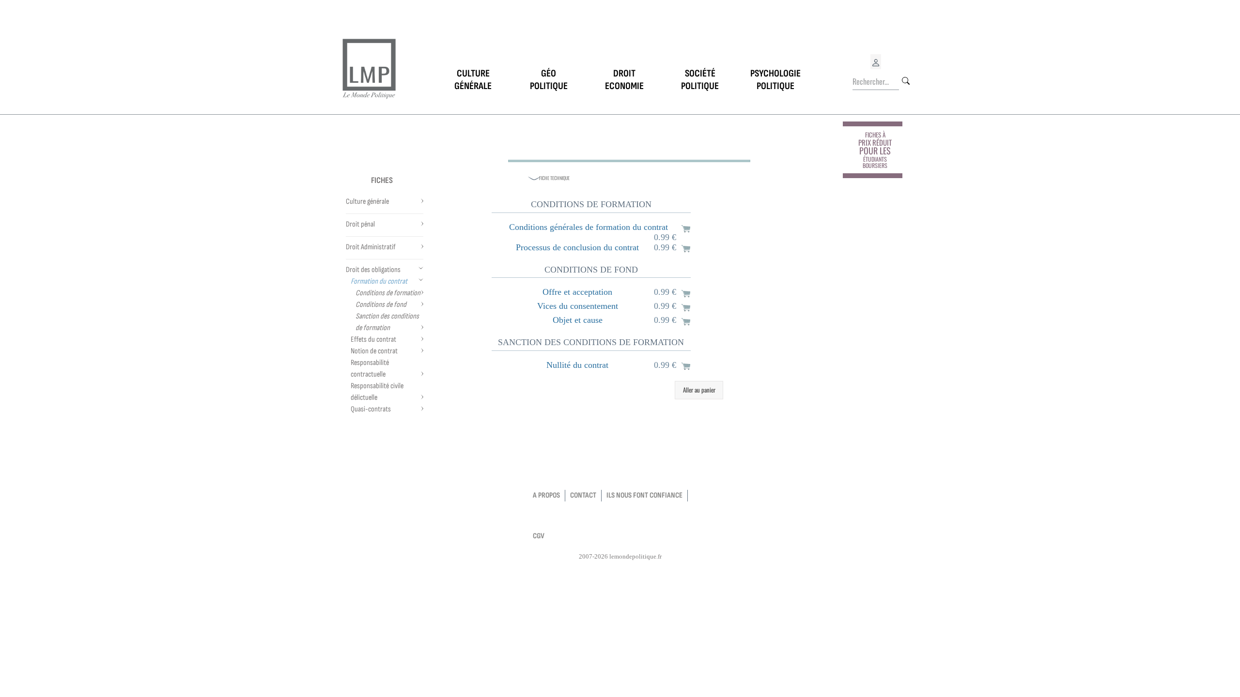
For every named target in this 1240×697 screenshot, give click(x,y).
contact (583, 495)
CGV (538, 536)
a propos (546, 495)
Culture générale (367, 201)
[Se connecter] (875, 61)
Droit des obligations (373, 269)
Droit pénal (360, 224)
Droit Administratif (371, 247)
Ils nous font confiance (644, 495)
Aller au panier (699, 389)
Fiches (382, 180)
